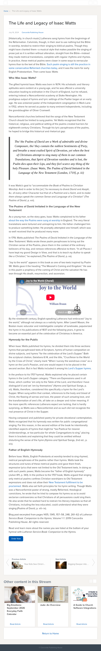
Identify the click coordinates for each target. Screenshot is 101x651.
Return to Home (50, 633)
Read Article (15, 624)
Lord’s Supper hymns (79, 368)
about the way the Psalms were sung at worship (34, 220)
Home (6, 11)
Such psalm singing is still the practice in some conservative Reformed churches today (49, 66)
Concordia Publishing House (32, 32)
